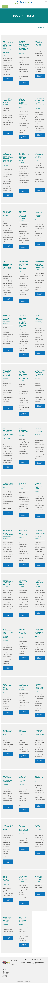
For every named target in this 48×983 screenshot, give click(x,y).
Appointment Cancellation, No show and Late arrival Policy (32, 963)
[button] (46, 2)
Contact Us (37, 961)
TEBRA (29, 981)
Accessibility (28, 961)
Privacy (27, 959)
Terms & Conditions (36, 959)
